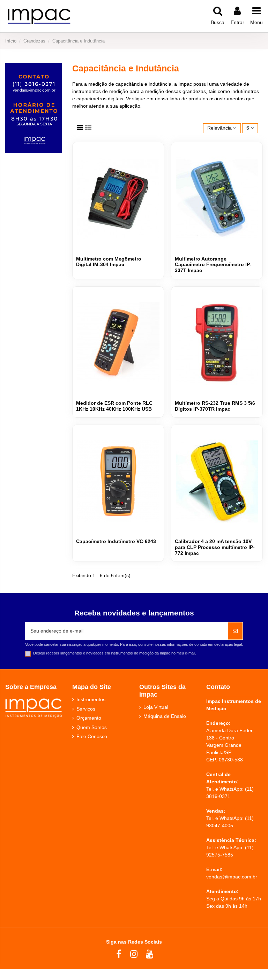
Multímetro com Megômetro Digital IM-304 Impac (108, 262)
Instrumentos (90, 699)
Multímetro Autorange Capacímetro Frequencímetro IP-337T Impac (213, 264)
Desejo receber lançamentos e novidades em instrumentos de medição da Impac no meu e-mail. (114, 653)
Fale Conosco (91, 736)
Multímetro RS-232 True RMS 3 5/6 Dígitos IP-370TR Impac (215, 406)
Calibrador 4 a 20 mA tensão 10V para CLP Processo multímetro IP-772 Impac (215, 547)
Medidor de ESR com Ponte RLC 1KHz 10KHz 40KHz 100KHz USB (114, 406)
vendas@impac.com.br (231, 876)
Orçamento (88, 718)
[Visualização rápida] (155, 156)
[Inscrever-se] (235, 630)
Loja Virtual (155, 707)
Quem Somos (91, 727)
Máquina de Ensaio (164, 716)
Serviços (85, 709)
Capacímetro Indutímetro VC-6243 (116, 541)
